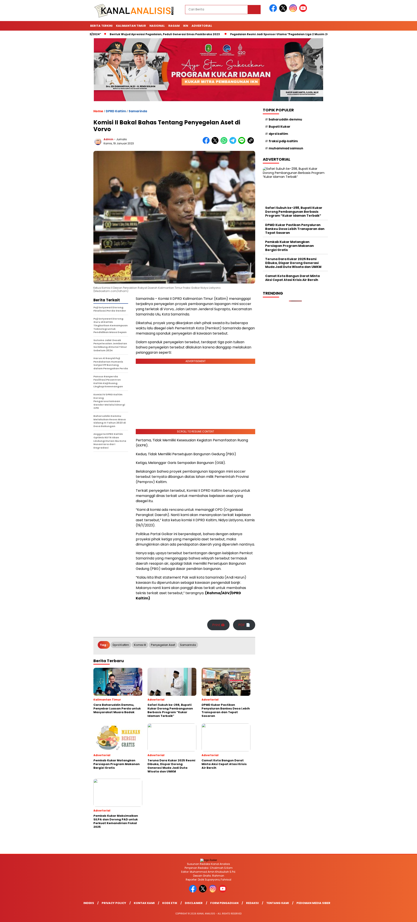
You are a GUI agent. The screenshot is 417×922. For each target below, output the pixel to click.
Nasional (157, 26)
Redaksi (252, 903)
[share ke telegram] (233, 143)
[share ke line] (242, 143)
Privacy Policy (114, 903)
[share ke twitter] (216, 143)
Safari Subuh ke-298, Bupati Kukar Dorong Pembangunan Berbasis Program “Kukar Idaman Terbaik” (293, 212)
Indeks (88, 903)
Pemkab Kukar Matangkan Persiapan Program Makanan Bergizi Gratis (289, 246)
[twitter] (283, 11)
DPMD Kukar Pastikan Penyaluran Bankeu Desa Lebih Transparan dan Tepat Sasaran (294, 229)
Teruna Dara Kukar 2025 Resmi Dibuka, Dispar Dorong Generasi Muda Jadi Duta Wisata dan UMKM (293, 263)
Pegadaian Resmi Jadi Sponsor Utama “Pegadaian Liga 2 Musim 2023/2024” (264, 34)
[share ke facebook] (207, 143)
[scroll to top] (401, 915)
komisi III (140, 645)
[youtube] (303, 11)
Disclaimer (194, 903)
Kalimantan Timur (131, 26)
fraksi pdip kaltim (283, 141)
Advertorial (202, 26)
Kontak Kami (144, 903)
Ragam (174, 26)
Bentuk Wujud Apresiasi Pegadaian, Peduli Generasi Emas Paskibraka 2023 (142, 34)
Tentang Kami (277, 903)
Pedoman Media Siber (313, 903)
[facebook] (273, 11)
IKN (185, 26)
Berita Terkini (101, 26)
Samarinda (138, 111)
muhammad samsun (286, 148)
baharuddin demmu (285, 119)
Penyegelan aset (163, 645)
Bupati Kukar (279, 127)
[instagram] (293, 11)
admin (108, 139)
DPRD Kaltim (116, 111)
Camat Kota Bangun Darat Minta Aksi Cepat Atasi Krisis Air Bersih (292, 278)
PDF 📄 (244, 624)
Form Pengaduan (224, 903)
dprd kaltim (121, 645)
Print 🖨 (218, 624)
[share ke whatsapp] (224, 143)
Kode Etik (169, 903)
